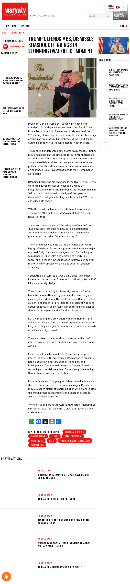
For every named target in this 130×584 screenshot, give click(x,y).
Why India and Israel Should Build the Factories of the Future (117, 102)
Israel (55, 436)
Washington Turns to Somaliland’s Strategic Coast (118, 117)
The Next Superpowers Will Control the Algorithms (118, 72)
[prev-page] (101, 144)
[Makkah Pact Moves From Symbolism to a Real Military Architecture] (18, 542)
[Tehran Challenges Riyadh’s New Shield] (18, 565)
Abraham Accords (74, 432)
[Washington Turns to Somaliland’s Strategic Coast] (103, 117)
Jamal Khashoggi (72, 436)
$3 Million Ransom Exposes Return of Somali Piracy (11, 141)
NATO (51, 440)
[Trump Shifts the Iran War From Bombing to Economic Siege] (18, 520)
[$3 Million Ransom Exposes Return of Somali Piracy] (13, 127)
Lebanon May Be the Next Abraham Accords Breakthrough (12, 173)
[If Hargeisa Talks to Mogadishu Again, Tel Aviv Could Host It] (13, 66)
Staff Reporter (17, 46)
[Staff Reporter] (6, 46)
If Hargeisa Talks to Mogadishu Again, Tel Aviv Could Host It (13, 80)
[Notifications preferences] (6, 576)
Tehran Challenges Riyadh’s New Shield (119, 15)
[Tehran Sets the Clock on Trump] (18, 497)
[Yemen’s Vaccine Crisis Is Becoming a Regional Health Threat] (103, 87)
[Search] (108, 16)
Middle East (18, 33)
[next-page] (106, 144)
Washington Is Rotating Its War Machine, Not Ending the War (63, 476)
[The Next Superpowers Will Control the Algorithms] (103, 72)
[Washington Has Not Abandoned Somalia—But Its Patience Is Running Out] (103, 131)
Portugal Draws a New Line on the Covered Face (13, 111)
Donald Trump (38, 436)
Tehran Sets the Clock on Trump (56, 499)
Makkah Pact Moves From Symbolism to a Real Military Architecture (64, 544)
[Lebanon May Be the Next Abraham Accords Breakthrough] (13, 157)
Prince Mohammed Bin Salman (75, 440)
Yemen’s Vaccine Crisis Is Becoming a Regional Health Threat (118, 87)
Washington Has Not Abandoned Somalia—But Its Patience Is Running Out (118, 132)
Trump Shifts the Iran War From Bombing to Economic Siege (63, 521)
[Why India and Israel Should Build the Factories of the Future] (103, 102)
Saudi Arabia (37, 445)
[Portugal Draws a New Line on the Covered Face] (13, 96)
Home (5, 33)
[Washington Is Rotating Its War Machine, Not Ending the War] (18, 474)
